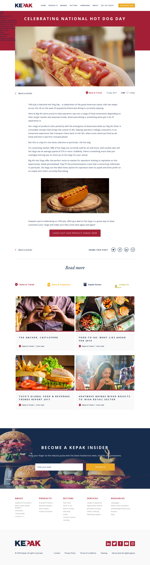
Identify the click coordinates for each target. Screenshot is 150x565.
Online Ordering (6, 26)
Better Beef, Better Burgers (22, 506)
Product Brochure (45, 511)
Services (3, 18)
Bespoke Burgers (45, 505)
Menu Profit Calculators (120, 505)
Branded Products (46, 503)
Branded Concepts (7, 24)
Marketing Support (94, 514)
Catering (66, 520)
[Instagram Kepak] (132, 543)
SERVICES (92, 498)
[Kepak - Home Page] (31, 543)
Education (66, 511)
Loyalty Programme (8, 20)
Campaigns (85, 5)
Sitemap (104, 553)
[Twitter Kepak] (113, 250)
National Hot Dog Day (49, 104)
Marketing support (8, 28)
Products (53, 5)
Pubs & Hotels (68, 508)
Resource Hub (126, 5)
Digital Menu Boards (8, 22)
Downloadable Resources (120, 508)
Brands (63, 5)
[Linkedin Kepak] (126, 250)
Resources (4, 30)
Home (43, 5)
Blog (2, 32)
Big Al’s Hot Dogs (36, 160)
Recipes (3, 36)
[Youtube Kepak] (126, 543)
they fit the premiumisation (73, 164)
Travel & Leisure (69, 517)
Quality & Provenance (23, 503)
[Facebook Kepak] (120, 250)
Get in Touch (107, 5)
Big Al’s (110, 126)
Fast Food (67, 503)
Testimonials (20, 513)
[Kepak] (24, 10)
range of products (41, 126)
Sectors (73, 5)
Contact (57, 553)
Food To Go (67, 505)
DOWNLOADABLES (8, 40)
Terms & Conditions (88, 553)
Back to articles (25, 93)
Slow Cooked (44, 508)
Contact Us (19, 516)
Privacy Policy (70, 553)
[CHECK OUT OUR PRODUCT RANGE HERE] (75, 237)
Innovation (19, 510)
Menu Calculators (7, 38)
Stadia (65, 514)
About (95, 5)
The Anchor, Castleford (38, 337)
